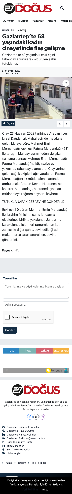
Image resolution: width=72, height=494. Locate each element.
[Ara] (62, 8)
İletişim (22, 462)
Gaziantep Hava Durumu (20, 430)
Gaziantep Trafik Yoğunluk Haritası (26, 438)
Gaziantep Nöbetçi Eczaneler (23, 427)
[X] (36, 417)
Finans (52, 20)
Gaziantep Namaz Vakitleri (22, 434)
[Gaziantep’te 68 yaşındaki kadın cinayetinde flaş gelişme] (36, 98)
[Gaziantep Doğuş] (27, 8)
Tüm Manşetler (15, 445)
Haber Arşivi (14, 453)
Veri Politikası (39, 462)
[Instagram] (42, 417)
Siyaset (23, 20)
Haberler (8, 30)
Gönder (10, 330)
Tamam (45, 490)
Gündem (8, 20)
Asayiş (22, 30)
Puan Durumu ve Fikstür (20, 442)
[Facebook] (30, 417)
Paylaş (10, 123)
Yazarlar (38, 20)
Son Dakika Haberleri (18, 449)
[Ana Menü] (66, 8)
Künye (9, 462)
